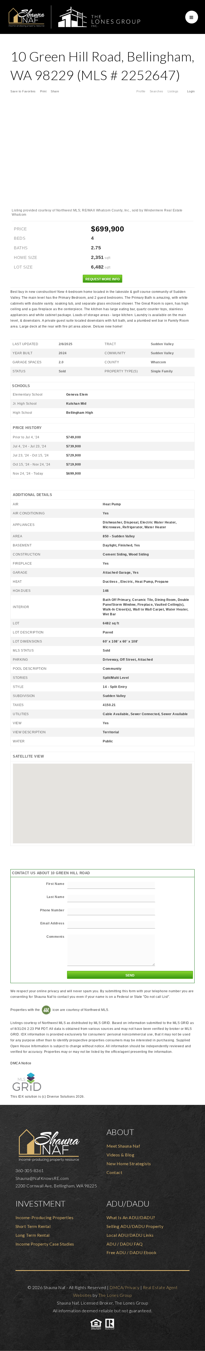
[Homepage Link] (74, 16)
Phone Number (52, 910)
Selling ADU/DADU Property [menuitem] (135, 1226)
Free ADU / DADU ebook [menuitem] (132, 1252)
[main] (102, 569)
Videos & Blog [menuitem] (121, 1154)
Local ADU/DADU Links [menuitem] (130, 1235)
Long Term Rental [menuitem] (32, 1235)
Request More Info (102, 279)
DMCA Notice (20, 1063)
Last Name (56, 897)
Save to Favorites (23, 91)
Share (55, 91)
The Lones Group (115, 1295)
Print (43, 91)
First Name (55, 884)
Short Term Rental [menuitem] (33, 1226)
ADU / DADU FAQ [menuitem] (125, 1243)
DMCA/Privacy (124, 1287)
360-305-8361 (29, 1170)
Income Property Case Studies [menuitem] (44, 1243)
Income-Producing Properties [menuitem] (44, 1217)
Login (191, 91)
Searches (156, 91)
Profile (140, 91)
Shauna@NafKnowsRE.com (42, 1178)
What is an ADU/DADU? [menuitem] (131, 1217)
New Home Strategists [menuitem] (129, 1163)
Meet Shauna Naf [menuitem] (123, 1145)
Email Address (52, 923)
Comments (55, 937)
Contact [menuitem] (115, 1172)
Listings (173, 91)
